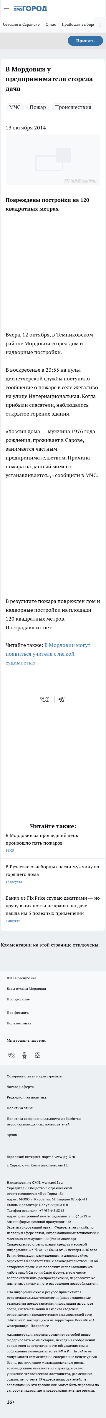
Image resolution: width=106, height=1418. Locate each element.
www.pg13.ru (64, 1156)
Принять (85, 40)
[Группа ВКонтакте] (11, 1055)
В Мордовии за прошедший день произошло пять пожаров (42, 842)
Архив (12, 1134)
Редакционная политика (27, 1097)
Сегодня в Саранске (21, 24)
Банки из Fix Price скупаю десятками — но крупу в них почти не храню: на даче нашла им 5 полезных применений (53, 909)
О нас (51, 24)
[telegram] (63, 699)
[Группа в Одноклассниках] (24, 1055)
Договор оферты (20, 1086)
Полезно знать (19, 1023)
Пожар (38, 107)
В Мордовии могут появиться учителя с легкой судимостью (48, 654)
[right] (100, 25)
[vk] (45, 699)
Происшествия (73, 107)
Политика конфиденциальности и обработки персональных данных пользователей (44, 1121)
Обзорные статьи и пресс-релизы (34, 1076)
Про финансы (18, 1012)
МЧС (15, 107)
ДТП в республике (21, 978)
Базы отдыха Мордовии (26, 988)
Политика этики (20, 1108)
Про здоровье (18, 999)
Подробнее (40, 1325)
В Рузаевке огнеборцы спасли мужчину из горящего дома (52, 874)
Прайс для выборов (79, 24)
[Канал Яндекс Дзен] (37, 1055)
